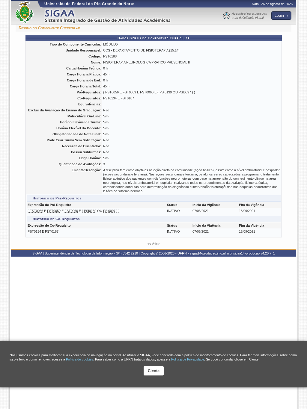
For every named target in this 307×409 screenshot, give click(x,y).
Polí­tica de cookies (79, 359)
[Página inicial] (111, 16)
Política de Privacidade (187, 359)
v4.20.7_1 (268, 253)
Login (280, 15)
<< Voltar (153, 244)
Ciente (153, 371)
